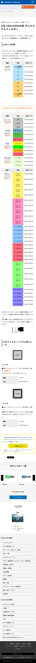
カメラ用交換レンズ (8, 546)
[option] (9, 478)
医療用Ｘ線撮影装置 (8, 615)
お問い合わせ (23, 646)
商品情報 (17, 643)
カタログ (29, 646)
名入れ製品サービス (8, 633)
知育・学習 (6, 583)
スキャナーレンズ (8, 626)
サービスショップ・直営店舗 (11, 646)
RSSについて (29, 657)
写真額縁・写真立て (8, 564)
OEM (4, 619)
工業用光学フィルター (9, 612)
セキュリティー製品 (8, 604)
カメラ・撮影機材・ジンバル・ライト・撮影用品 (16, 561)
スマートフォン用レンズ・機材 (11, 550)
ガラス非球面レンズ (8, 622)
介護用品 (5, 594)
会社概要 (23, 643)
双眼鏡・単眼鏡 (7, 568)
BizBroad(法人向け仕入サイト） (12, 637)
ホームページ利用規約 (19, 657)
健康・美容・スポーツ (9, 590)
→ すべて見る (18, 497)
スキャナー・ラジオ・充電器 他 (12, 586)
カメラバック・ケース (9, 557)
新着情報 (12, 643)
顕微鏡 (5, 579)
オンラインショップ (29, 7)
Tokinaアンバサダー (18, 653)
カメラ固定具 (6, 630)
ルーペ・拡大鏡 (7, 575)
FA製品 (5, 608)
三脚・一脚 (6, 553)
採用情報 (28, 643)
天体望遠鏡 (6, 572)
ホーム (2, 11)
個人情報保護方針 (8, 657)
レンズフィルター (9, 11)
